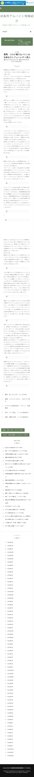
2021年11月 (10, 713)
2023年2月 (10, 663)
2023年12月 (10, 631)
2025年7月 (10, 568)
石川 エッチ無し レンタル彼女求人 (17, 412)
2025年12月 (10, 552)
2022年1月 (10, 706)
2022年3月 (10, 700)
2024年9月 (10, 601)
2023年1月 (10, 667)
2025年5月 (10, 575)
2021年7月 (10, 726)
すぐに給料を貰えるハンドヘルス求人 (14, 513)
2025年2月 (10, 585)
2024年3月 (10, 621)
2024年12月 (10, 591)
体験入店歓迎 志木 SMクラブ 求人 (13, 457)
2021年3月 (10, 739)
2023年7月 (10, 647)
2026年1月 (10, 549)
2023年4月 (10, 657)
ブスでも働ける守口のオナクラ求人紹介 (15, 470)
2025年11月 (10, 555)
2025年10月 (10, 558)
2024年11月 (10, 595)
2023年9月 (10, 641)
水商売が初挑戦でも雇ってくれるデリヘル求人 (16, 454)
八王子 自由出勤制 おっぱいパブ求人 (15, 435)
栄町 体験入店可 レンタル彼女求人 (17, 417)
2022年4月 (10, 696)
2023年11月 (10, 634)
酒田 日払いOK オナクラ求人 (13, 430)
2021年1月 (10, 746)
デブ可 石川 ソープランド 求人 (12, 506)
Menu (5, 31)
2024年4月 (10, 618)
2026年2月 (10, 545)
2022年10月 (10, 677)
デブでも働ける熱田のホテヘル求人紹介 (15, 509)
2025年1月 (10, 588)
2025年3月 (10, 581)
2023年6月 (10, 650)
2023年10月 (10, 637)
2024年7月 (10, 608)
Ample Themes (23, 772)
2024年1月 (10, 627)
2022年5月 (10, 693)
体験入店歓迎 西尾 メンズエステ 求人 (14, 480)
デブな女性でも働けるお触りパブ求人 (14, 460)
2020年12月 (10, 749)
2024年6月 (10, 611)
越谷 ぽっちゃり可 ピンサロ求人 (16, 394)
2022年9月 (10, 680)
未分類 (17, 52)
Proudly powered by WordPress (14, 771)
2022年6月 (10, 690)
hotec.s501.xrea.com (11, 59)
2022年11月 (10, 673)
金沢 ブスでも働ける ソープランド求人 (15, 496)
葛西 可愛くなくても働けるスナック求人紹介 (16, 493)
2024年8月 (10, 604)
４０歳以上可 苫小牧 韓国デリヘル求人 (15, 522)
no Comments (17, 61)
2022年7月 (10, 686)
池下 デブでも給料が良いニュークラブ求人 (16, 451)
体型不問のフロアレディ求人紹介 (13, 490)
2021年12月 (10, 709)
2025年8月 (10, 565)
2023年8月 (10, 644)
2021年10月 (10, 716)
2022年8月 (10, 683)
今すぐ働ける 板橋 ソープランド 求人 (14, 526)
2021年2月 (10, 742)
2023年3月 (10, 660)
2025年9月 (10, 562)
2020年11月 (10, 752)
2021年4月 (10, 736)
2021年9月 (10, 719)
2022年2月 (10, 703)
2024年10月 (10, 598)
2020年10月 (10, 755)
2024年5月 (10, 614)
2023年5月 (10, 654)
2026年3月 (10, 542)
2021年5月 (10, 732)
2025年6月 (10, 572)
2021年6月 (10, 729)
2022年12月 (10, 670)
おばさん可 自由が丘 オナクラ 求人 (13, 447)
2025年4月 (10, 578)
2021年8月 (10, 723)
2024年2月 (10, 624)
